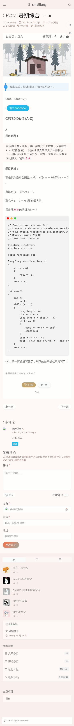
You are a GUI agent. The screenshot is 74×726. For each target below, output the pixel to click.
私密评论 (57, 495)
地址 (5, 530)
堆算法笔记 (19, 612)
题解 (8, 698)
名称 (6, 503)
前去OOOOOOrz (18, 108)
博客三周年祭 (21, 567)
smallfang (11, 22)
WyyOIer (16, 428)
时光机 (13, 623)
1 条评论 (10, 25)
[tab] (14, 559)
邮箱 (6, 517)
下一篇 (65, 406)
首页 (11, 36)
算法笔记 (39, 25)
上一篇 (9, 406)
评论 (6, 465)
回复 (15, 443)
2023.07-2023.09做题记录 (27, 590)
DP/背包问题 (20, 601)
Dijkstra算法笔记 (22, 579)
